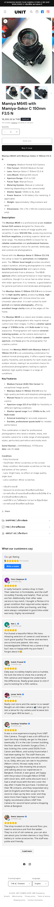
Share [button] (7, 511)
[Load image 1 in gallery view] (12, 92)
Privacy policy (30, 896)
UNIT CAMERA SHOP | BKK (26, 893)
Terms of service (44, 896)
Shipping (14, 122)
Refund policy (17, 896)
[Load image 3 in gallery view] (41, 92)
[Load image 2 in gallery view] (27, 92)
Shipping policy (19, 900)
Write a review (13, 566)
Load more (27, 851)
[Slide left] (3, 93)
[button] (5, 12)
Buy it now (27, 148)
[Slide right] (51, 93)
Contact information (35, 900)
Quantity (5, 127)
